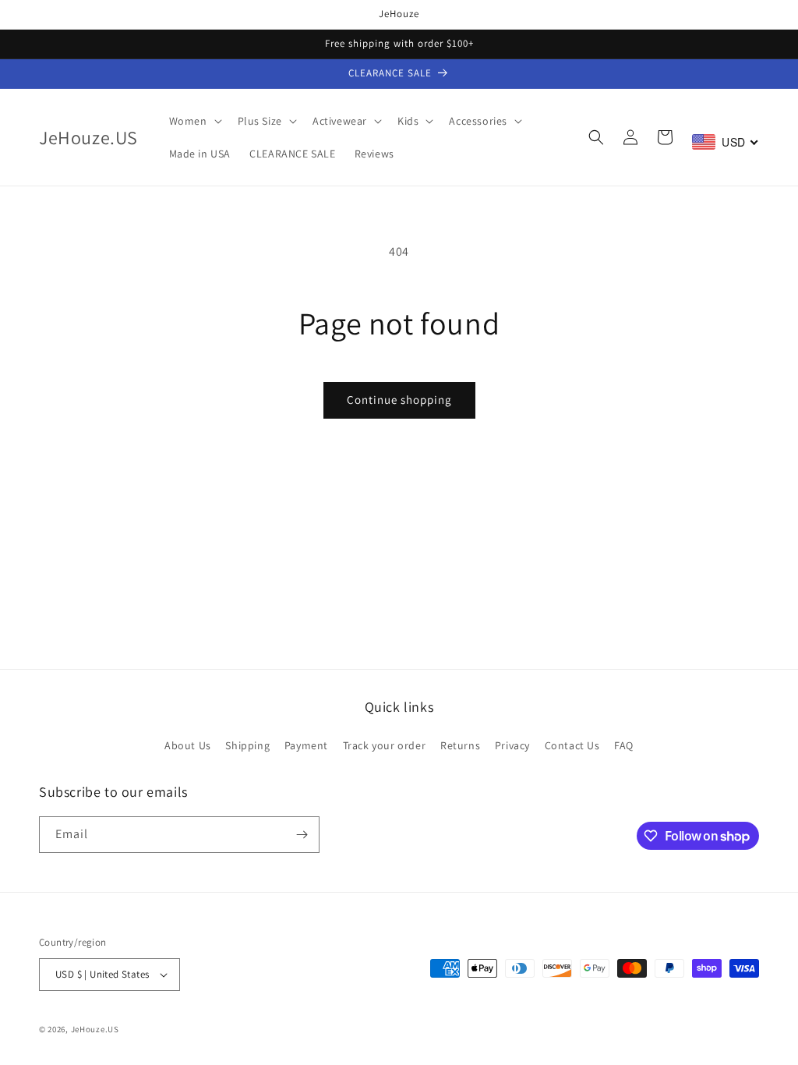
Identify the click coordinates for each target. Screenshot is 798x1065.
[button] (194, 120)
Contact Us (572, 745)
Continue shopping (399, 399)
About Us (187, 745)
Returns (460, 745)
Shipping (247, 745)
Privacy (512, 745)
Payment (306, 745)
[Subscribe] (301, 834)
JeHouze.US (95, 1029)
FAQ (624, 745)
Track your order (384, 745)
